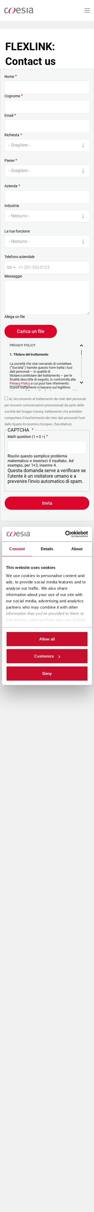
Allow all (47, 639)
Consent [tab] (17, 548)
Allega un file (14, 317)
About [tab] (77, 548)
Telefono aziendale (19, 257)
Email (8, 115)
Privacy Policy (20, 383)
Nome (9, 76)
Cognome (12, 96)
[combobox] (11, 267)
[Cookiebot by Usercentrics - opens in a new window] (66, 534)
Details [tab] (47, 548)
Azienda (10, 186)
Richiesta (11, 135)
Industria (11, 206)
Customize (44, 656)
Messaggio (13, 276)
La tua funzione (17, 231)
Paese (9, 160)
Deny (47, 673)
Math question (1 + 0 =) (26, 437)
